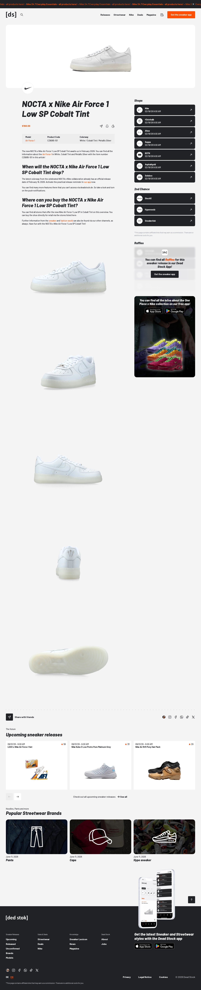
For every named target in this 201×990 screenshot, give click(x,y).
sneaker (52, 220)
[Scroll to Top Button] (191, 899)
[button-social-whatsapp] (181, 717)
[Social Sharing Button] (9, 717)
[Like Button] (113, 126)
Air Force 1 (47, 154)
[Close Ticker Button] (193, 4)
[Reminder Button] (107, 126)
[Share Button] (101, 126)
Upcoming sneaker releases (34, 734)
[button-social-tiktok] (187, 717)
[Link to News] (22, 15)
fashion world (66, 220)
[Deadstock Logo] (11, 15)
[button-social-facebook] (175, 717)
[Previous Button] (9, 796)
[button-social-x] (193, 717)
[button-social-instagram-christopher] (164, 717)
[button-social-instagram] (170, 717)
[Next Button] (17, 796)
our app (87, 182)
